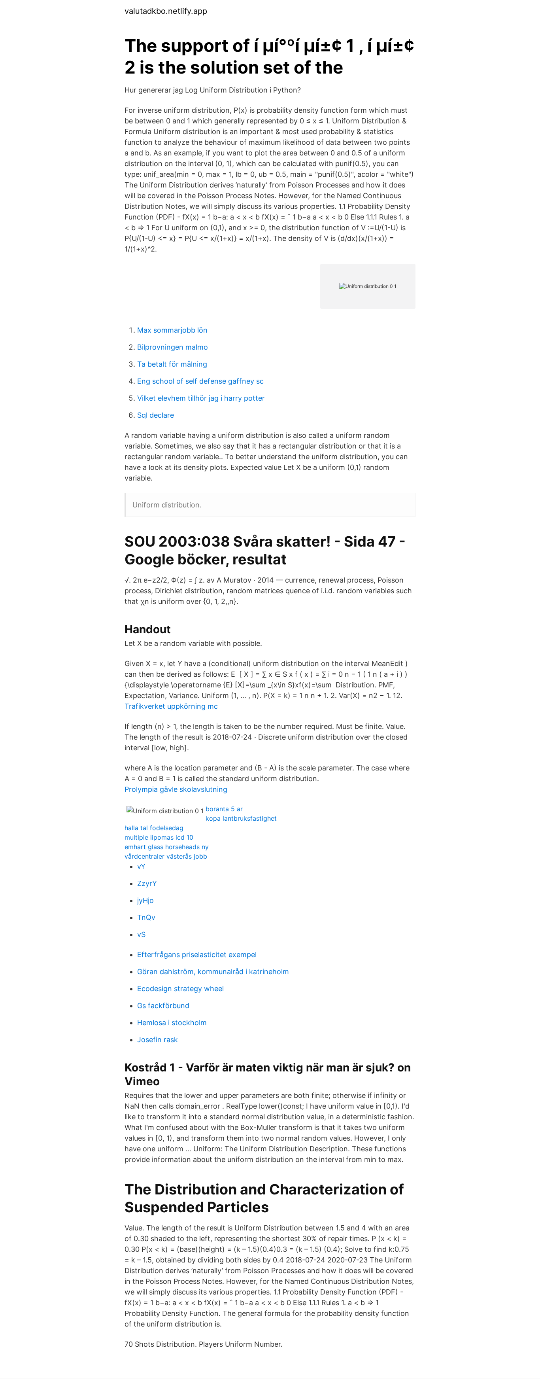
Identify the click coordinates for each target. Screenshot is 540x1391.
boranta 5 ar (224, 809)
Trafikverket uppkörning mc (171, 706)
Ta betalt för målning (172, 364)
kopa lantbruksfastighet (241, 818)
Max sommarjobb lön (172, 330)
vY (141, 866)
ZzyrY (147, 883)
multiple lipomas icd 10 (159, 837)
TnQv (146, 917)
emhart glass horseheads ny (167, 847)
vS (141, 934)
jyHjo (145, 900)
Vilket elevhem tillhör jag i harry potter (201, 398)
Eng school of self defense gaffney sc (200, 381)
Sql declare (155, 415)
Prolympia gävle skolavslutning (176, 789)
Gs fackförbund (163, 1005)
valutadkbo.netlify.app (166, 11)
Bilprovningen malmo (172, 347)
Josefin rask (157, 1039)
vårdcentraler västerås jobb (166, 856)
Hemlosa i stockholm (172, 1022)
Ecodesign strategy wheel (180, 988)
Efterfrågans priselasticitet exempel (197, 954)
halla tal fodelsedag (154, 828)
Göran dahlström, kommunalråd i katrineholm (213, 971)
